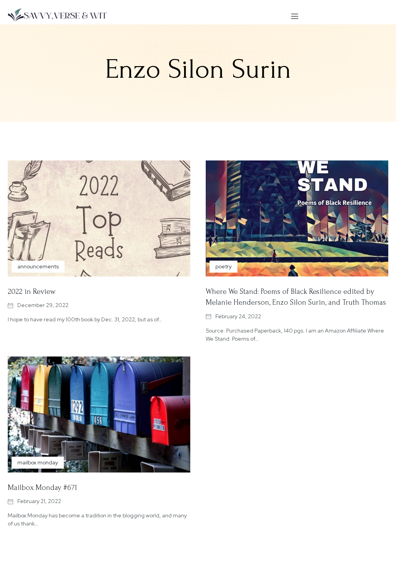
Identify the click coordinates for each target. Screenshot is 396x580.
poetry (223, 266)
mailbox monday (37, 462)
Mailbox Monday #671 (42, 487)
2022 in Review (31, 291)
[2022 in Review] (99, 218)
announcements (38, 266)
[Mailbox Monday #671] (99, 415)
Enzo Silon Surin (198, 69)
